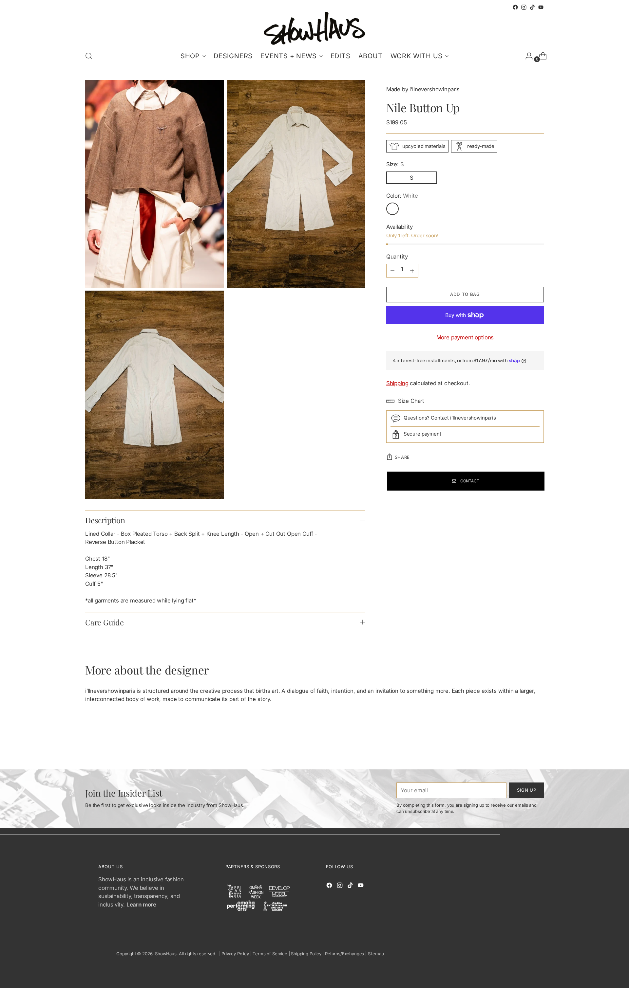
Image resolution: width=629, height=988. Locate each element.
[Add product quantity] (412, 270)
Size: (395, 164)
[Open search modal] (88, 56)
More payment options (465, 337)
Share (402, 457)
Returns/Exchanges (344, 953)
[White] (392, 209)
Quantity (397, 256)
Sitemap (376, 953)
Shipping (397, 383)
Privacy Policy (235, 953)
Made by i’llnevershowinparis (423, 89)
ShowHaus (166, 953)
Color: (402, 195)
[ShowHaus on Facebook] (515, 7)
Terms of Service (270, 953)
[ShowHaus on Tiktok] (532, 7)
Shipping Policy (306, 953)
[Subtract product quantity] (392, 270)
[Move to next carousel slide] (538, 746)
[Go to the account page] (526, 56)
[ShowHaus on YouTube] (541, 7)
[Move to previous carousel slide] (523, 747)
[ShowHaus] (314, 28)
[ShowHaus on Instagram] (524, 7)
